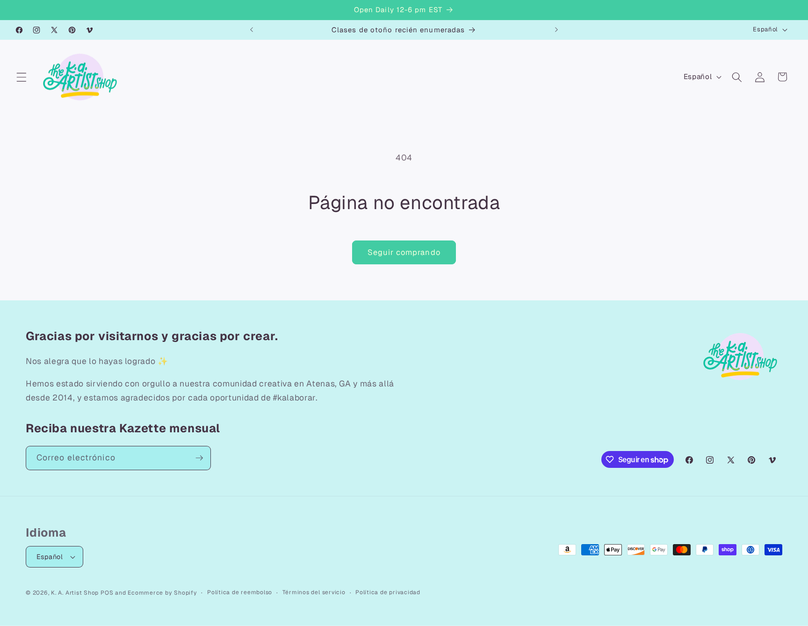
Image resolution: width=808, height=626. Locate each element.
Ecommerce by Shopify (162, 593)
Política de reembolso (239, 592)
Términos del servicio (314, 592)
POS (107, 593)
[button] (21, 77)
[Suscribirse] (199, 458)
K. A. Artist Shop (75, 593)
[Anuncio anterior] (251, 30)
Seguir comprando (404, 252)
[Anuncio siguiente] (556, 30)
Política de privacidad (387, 592)
